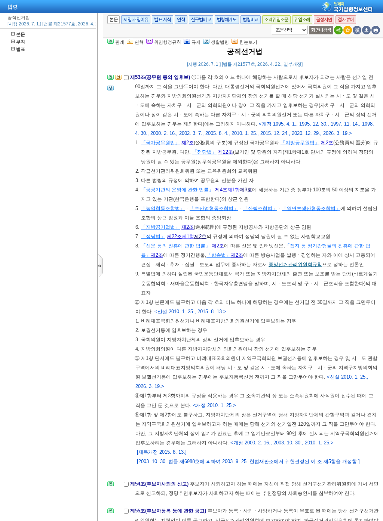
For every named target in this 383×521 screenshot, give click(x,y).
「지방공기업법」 (160, 227)
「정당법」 (204, 152)
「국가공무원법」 (160, 142)
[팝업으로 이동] (110, 90)
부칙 (20, 41)
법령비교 (250, 19)
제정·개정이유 (135, 19)
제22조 (225, 152)
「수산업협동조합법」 (214, 208)
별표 (20, 49)
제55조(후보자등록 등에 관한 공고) (169, 511)
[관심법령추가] (347, 30)
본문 (20, 34)
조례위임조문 (276, 19)
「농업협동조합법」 (163, 208)
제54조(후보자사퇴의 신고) (160, 484)
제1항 (233, 189)
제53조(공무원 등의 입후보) (161, 77)
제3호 (246, 189)
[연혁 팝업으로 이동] (118, 79)
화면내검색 (321, 30)
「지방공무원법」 (300, 142)
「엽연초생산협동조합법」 (311, 208)
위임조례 (302, 19)
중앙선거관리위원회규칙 (295, 264)
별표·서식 (162, 19)
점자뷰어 (345, 19)
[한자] (357, 30)
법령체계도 (227, 19)
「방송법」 (218, 255)
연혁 (181, 19)
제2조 (187, 142)
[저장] (366, 30)
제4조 (221, 189)
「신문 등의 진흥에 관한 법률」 (175, 246)
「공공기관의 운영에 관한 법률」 (177, 189)
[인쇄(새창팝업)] (375, 30)
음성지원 (324, 19)
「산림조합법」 (260, 208)
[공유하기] (338, 30)
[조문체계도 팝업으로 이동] (110, 79)
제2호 (200, 236)
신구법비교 (201, 19)
